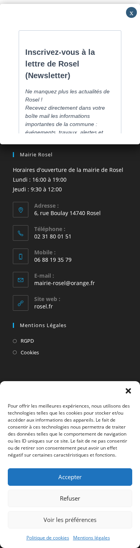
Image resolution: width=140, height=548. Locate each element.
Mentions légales (91, 537)
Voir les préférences (70, 519)
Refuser (70, 498)
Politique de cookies (47, 537)
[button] (128, 391)
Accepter (70, 477)
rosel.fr (43, 306)
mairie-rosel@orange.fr (64, 283)
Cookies (30, 352)
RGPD (27, 340)
